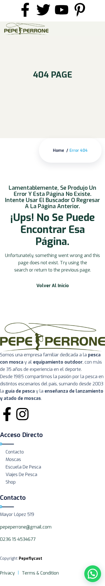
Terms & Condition (40, 573)
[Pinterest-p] (80, 10)
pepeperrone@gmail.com (26, 527)
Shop (11, 482)
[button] (92, 573)
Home (58, 150)
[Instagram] (22, 414)
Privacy (7, 573)
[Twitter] (43, 10)
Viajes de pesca (21, 474)
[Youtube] (62, 10)
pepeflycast (30, 558)
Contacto (15, 452)
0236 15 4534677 (18, 539)
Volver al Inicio (52, 286)
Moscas (13, 459)
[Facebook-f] (25, 10)
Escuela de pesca (23, 467)
